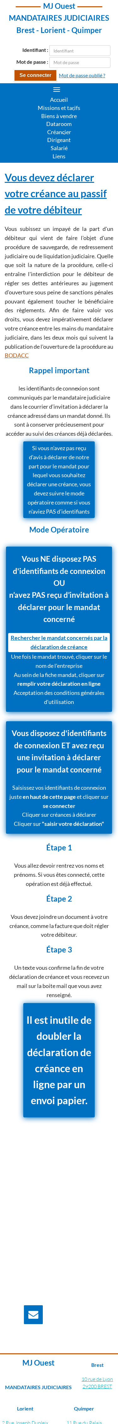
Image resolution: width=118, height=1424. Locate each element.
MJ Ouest (59, 5)
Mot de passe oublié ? (82, 75)
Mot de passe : (32, 62)
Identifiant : (35, 50)
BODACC (17, 355)
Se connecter (35, 75)
